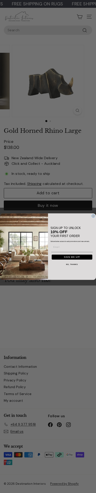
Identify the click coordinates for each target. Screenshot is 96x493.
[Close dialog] (93, 215)
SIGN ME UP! (72, 257)
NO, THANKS (72, 264)
